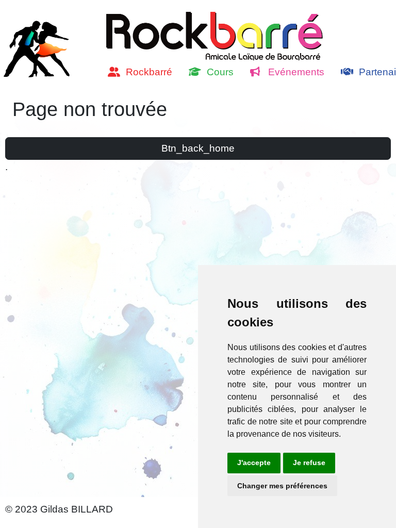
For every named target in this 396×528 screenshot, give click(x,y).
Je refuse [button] (309, 462)
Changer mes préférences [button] (282, 486)
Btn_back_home (198, 148)
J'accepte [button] (254, 462)
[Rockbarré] (38, 47)
